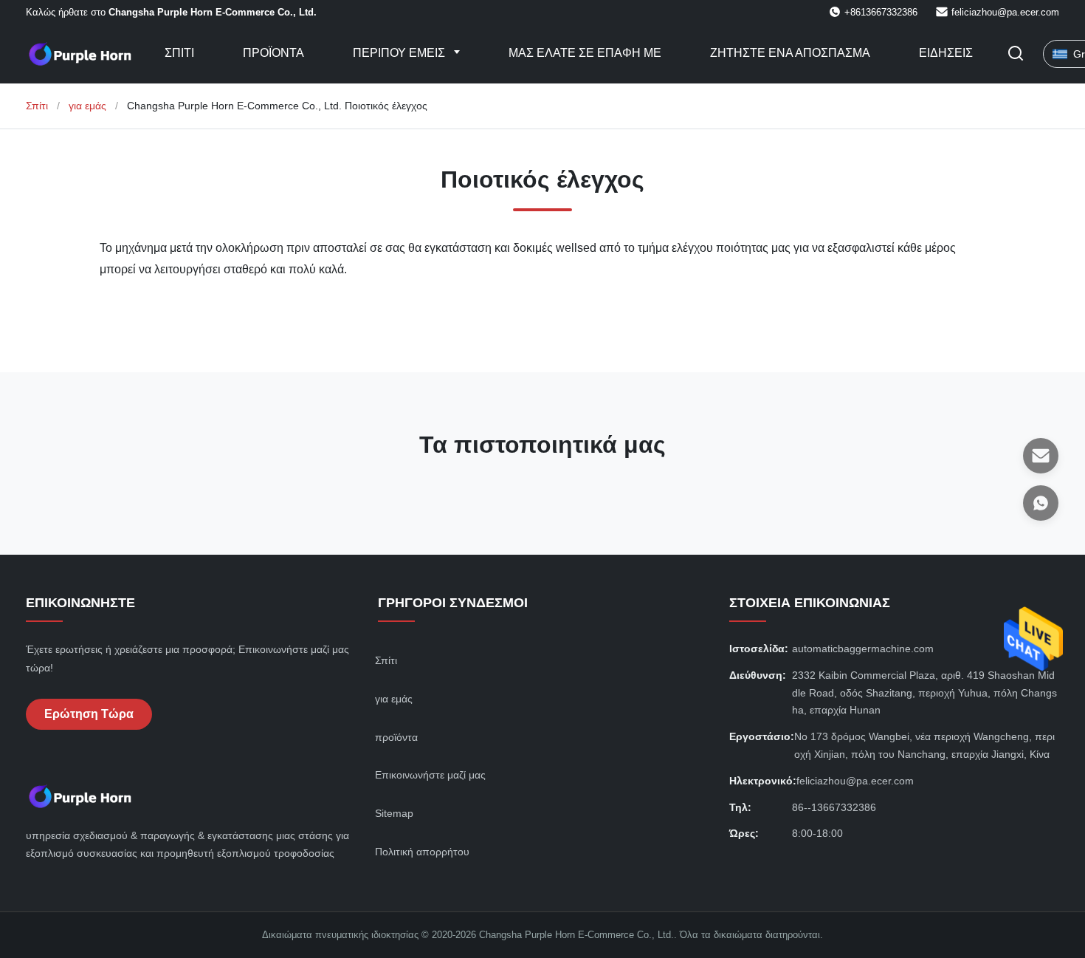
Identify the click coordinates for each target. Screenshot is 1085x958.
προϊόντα (396, 737)
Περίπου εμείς (400, 53)
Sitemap (394, 813)
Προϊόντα (273, 53)
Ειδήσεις (946, 53)
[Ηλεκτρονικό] (1040, 455)
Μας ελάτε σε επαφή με (585, 53)
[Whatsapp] (1040, 503)
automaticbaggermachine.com (863, 648)
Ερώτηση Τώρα (89, 714)
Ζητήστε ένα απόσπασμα (790, 53)
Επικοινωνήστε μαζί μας (430, 775)
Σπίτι (179, 53)
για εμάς (87, 106)
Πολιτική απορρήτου (422, 852)
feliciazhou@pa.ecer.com (1005, 12)
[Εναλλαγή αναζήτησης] (1015, 54)
